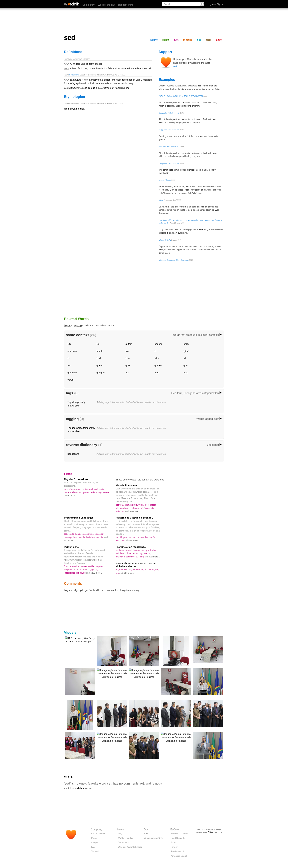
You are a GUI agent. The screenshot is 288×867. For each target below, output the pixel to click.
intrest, (129, 550)
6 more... (72, 495)
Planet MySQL (165, 240)
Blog (120, 833)
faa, (150, 569)
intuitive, (87, 569)
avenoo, (147, 553)
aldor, (80, 533)
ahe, (142, 537)
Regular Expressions (76, 479)
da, (153, 508)
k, (76, 533)
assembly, (88, 533)
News (120, 829)
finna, (67, 566)
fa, (146, 569)
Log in (67, 325)
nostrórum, (135, 508)
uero (156, 372)
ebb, (138, 569)
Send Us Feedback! (180, 833)
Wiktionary (74, 74)
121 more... (69, 540)
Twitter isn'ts (71, 546)
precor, (153, 504)
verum (71, 379)
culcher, (129, 553)
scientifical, (75, 566)
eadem (158, 343)
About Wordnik (98, 833)
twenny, (137, 550)
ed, (143, 569)
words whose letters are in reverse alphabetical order (136, 564)
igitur (186, 351)
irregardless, (70, 572)
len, (118, 540)
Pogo (161, 200)
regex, (79, 488)
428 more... (134, 540)
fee (117, 572)
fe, (153, 569)
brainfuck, (91, 537)
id (155, 351)
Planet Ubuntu (165, 180)
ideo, (147, 504)
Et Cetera (175, 829)
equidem (72, 351)
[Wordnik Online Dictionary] (71, 3)
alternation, (77, 492)
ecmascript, (98, 533)
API (146, 833)
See (199, 39)
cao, (118, 537)
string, (86, 488)
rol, (134, 537)
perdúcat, (125, 508)
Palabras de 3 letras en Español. (134, 517)
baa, (121, 569)
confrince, (131, 556)
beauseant (73, 453)
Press (93, 837)
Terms (173, 842)
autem (129, 343)
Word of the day (106, 4)
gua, (125, 537)
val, (138, 537)
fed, (157, 569)
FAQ (93, 846)
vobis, (141, 504)
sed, (96, 488)
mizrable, (152, 550)
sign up (78, 325)
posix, (101, 488)
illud (98, 358)
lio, (151, 537)
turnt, (80, 569)
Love (219, 39)
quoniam (72, 372)
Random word (125, 4)
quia (128, 365)
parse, (86, 492)
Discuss (187, 39)
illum (128, 358)
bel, (147, 537)
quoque (100, 372)
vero (186, 372)
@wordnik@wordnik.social (130, 846)
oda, (130, 537)
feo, (155, 537)
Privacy (174, 846)
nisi (69, 365)
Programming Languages (79, 517)
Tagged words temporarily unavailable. (81, 429)
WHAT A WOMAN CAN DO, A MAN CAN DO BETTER (181, 96)
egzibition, (121, 556)
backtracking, (96, 492)
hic (127, 351)
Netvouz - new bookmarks (169, 146)
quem (99, 365)
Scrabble (78, 788)
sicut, (127, 504)
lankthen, (120, 553)
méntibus (120, 511)
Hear (208, 39)
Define (154, 39)
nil (185, 358)
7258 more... (96, 572)
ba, (117, 569)
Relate (166, 39)
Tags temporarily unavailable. (76, 403)
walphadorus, (70, 569)
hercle (99, 351)
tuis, (118, 508)
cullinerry (140, 556)
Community (88, 4)
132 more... (154, 556)
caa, (126, 569)
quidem (158, 365)
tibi (127, 372)
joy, (98, 537)
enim (186, 343)
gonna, (95, 569)
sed (175, 66)
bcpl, (76, 537)
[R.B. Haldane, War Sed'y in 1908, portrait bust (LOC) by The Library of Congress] (80, 639)
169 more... (134, 511)
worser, (84, 566)
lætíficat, (120, 504)
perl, (91, 488)
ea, (134, 569)
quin (186, 365)
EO (69, 343)
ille (69, 358)
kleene (106, 492)
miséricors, (146, 508)
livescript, (69, 537)
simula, (82, 537)
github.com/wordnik (153, 837)
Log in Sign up (216, 4)
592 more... (129, 572)
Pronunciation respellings (131, 546)
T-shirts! (95, 851)
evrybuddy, (138, 553)
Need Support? (178, 837)
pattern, (68, 492)
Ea (98, 343)
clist (102, 537)
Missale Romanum (126, 485)
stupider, (100, 566)
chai (122, 540)
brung (83, 572)
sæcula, (134, 504)
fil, (121, 537)
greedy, (72, 488)
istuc (156, 358)
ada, (72, 533)
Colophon (95, 842)
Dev (146, 829)
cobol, (67, 533)
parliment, (121, 550)
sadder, (92, 566)
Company (96, 829)
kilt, (78, 572)
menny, (144, 550)
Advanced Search (179, 855)
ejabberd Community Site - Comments (173, 260)
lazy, (66, 488)
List (176, 39)
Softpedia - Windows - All (169, 113)
